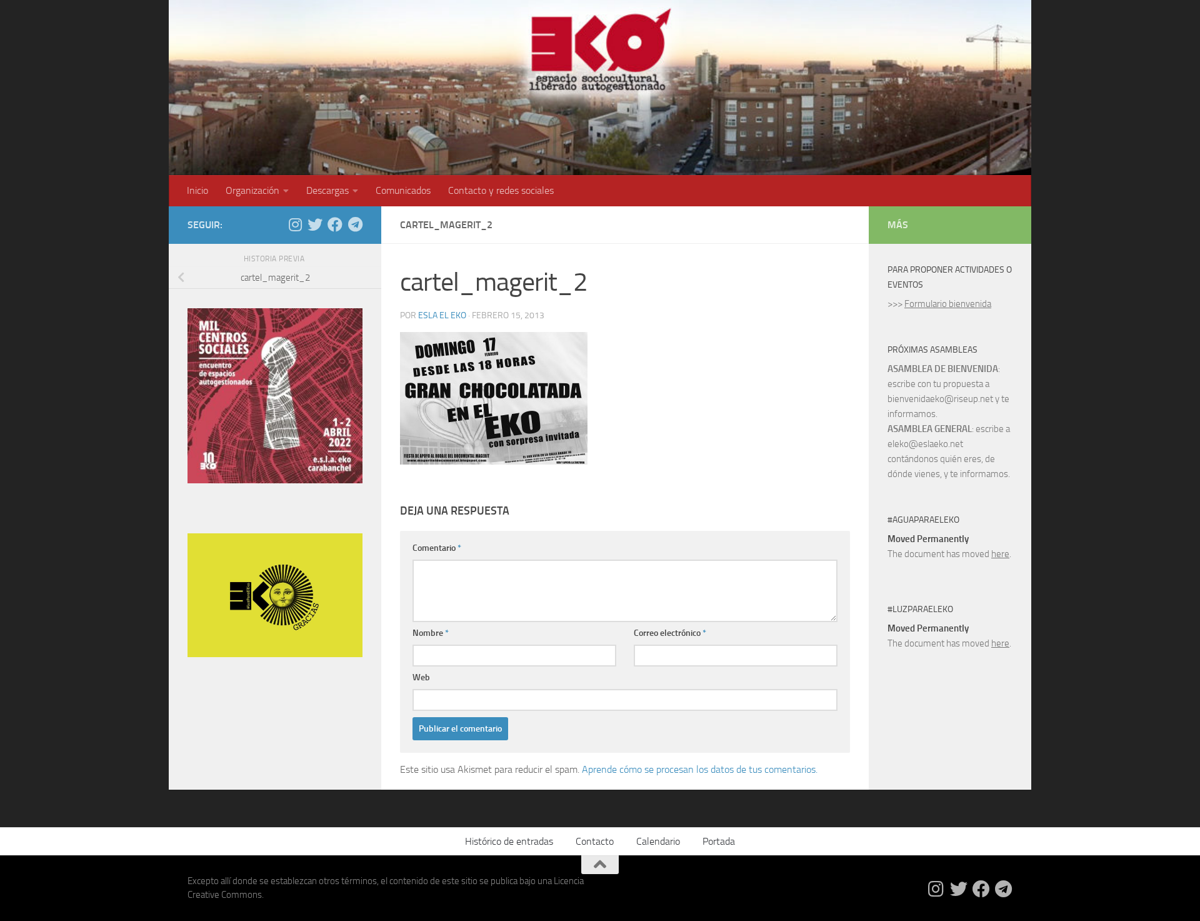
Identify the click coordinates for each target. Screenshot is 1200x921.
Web (421, 677)
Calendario (658, 841)
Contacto (595, 841)
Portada (718, 841)
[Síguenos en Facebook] (335, 224)
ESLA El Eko (442, 315)
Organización (252, 190)
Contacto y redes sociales (501, 190)
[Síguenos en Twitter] (315, 224)
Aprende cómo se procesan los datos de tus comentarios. (700, 769)
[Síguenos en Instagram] (295, 224)
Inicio (197, 190)
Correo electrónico (670, 633)
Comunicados (403, 190)
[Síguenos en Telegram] (355, 224)
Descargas (327, 190)
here (1000, 554)
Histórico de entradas (509, 841)
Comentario (436, 548)
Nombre (430, 633)
